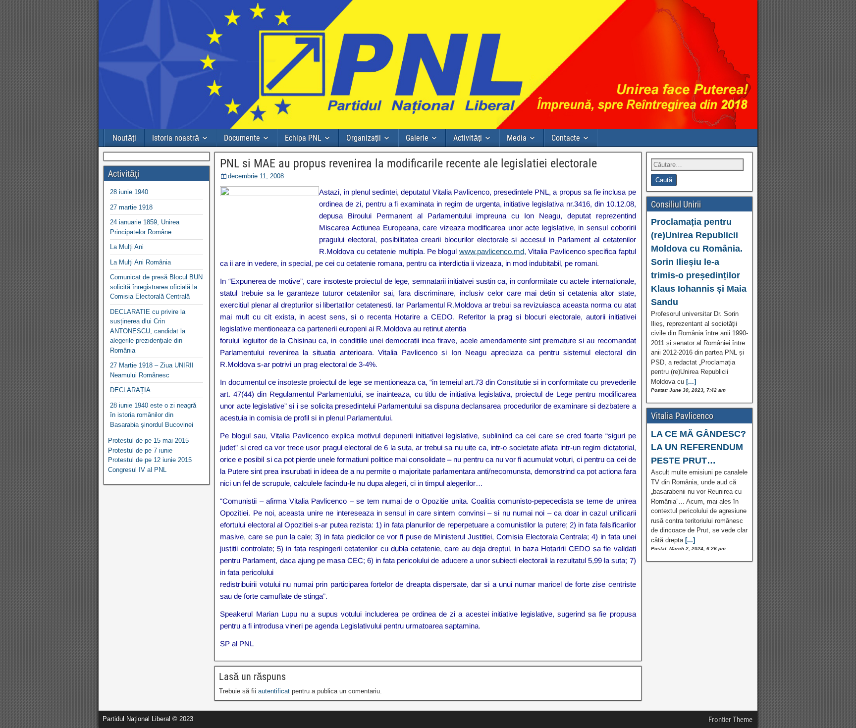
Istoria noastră (175, 138)
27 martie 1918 (131, 207)
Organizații (363, 138)
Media (517, 138)
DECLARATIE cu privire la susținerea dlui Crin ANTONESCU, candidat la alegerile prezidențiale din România (147, 331)
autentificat (274, 691)
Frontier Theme (730, 719)
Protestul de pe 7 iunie (140, 450)
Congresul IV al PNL (137, 469)
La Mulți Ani (127, 247)
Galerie (417, 138)
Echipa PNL (303, 138)
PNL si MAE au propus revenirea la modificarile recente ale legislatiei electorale (408, 163)
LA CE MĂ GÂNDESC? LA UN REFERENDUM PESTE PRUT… (698, 447)
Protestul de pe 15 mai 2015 (148, 440)
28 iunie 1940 (129, 192)
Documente (242, 138)
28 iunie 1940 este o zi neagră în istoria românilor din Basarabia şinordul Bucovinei (153, 415)
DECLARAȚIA (130, 390)
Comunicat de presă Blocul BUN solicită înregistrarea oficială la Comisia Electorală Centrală (156, 286)
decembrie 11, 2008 (256, 176)
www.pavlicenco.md (491, 251)
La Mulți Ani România (140, 262)
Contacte (565, 138)
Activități (467, 138)
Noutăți (124, 138)
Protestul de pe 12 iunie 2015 (150, 460)
